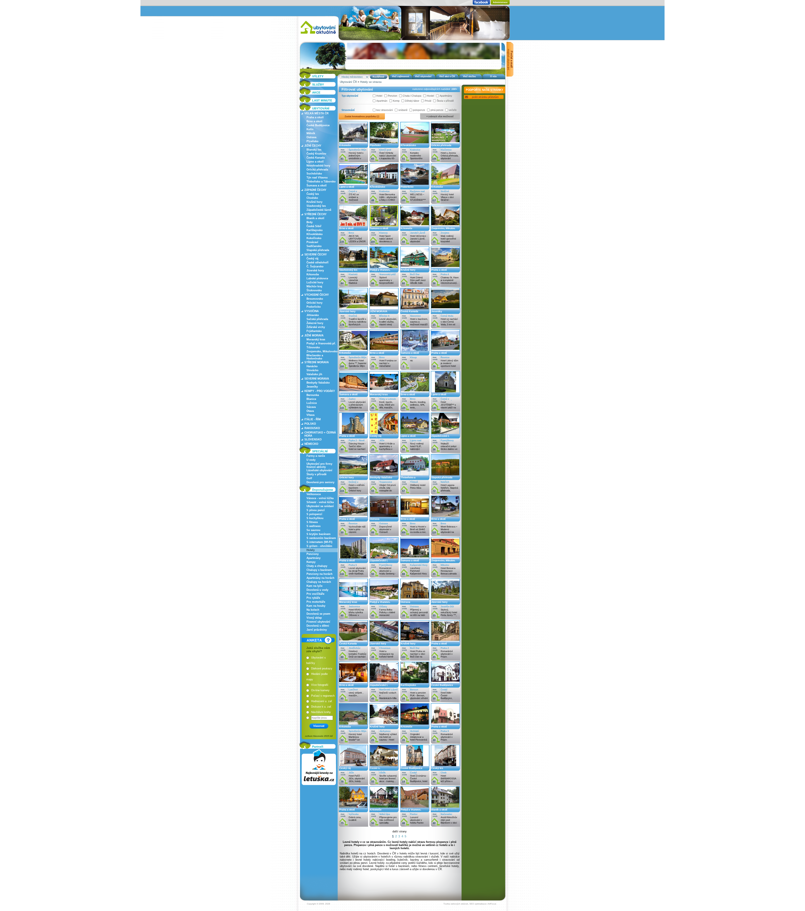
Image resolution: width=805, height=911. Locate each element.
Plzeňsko (312, 141)
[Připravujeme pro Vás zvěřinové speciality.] (384, 806)
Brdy (309, 222)
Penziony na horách (319, 573)
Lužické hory (314, 282)
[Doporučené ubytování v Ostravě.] (384, 516)
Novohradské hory (318, 165)
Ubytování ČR (348, 81)
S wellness (313, 526)
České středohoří (317, 262)
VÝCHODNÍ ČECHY (316, 294)
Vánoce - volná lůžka (320, 498)
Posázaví (312, 242)
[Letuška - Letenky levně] (319, 767)
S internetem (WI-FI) (319, 542)
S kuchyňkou (314, 518)
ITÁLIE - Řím (312, 419)
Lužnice (311, 403)
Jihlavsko (312, 315)
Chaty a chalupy (316, 565)
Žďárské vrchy (315, 327)
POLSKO (310, 423)
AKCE (316, 92)
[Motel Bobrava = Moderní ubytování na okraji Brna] (445, 516)
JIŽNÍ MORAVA (313, 335)
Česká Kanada (315, 157)
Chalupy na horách (318, 581)
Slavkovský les (316, 205)
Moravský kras (315, 339)
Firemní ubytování (318, 621)
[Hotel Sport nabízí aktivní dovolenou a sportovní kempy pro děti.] (384, 225)
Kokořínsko (313, 238)
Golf (309, 478)
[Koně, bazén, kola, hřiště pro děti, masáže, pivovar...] (384, 391)
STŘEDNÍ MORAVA (316, 362)
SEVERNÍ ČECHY (315, 254)
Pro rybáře (313, 597)
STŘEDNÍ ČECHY (315, 214)
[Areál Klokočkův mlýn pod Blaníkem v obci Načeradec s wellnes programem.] (445, 806)
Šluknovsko (314, 290)
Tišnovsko (313, 347)
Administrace (500, 2)
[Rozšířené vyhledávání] (378, 77)
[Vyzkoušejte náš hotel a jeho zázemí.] (353, 516)
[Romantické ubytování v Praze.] (445, 640)
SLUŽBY (318, 84)
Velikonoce (313, 494)
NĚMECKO (311, 443)
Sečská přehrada (317, 319)
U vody (311, 459)
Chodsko (312, 197)
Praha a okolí (315, 117)
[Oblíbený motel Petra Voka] (415, 474)
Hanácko (312, 366)
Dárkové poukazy (321, 668)
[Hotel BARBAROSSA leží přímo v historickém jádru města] (445, 765)
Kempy (311, 562)
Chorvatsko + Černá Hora (320, 434)
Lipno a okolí (315, 161)
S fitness (312, 522)
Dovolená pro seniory (320, 482)
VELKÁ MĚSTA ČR (316, 113)
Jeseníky (312, 386)
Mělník (310, 133)
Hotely (310, 550)
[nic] (415, 349)
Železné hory (314, 323)
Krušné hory (314, 201)
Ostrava (311, 137)
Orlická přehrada (317, 169)
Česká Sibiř (313, 226)
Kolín (309, 129)
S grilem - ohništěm (319, 546)
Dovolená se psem (318, 613)
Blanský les (313, 149)
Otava (310, 411)
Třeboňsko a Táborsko (321, 181)
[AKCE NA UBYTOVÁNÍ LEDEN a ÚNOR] (353, 225)
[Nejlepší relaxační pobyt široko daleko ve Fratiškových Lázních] (445, 433)
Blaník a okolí (315, 218)
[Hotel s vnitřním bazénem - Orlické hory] (353, 474)
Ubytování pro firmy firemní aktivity (319, 465)
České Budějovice (318, 125)
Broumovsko (314, 298)
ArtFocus (492, 904)
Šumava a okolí (316, 185)
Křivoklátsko (314, 234)
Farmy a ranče (315, 455)
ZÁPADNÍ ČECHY (315, 189)
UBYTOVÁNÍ (320, 108)
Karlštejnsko (314, 230)
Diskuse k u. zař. (321, 706)
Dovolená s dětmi (317, 625)
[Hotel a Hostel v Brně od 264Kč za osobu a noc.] (415, 516)
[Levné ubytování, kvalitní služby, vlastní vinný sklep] (384, 308)
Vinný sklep (314, 617)
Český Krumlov (316, 153)
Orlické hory (314, 302)
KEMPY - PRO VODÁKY (319, 391)
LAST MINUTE (322, 100)
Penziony (312, 554)
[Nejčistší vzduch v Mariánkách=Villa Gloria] (384, 682)
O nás (493, 76)
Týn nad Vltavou (317, 177)
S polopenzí (314, 514)
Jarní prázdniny (316, 629)
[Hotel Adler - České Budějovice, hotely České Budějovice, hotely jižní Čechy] (445, 682)
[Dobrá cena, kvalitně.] (353, 806)
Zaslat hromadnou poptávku (361, 116)
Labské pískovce (317, 278)
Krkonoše (312, 274)
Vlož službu (469, 76)
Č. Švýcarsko (314, 266)
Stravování (347, 110)
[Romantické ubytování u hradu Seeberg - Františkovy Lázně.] (384, 557)
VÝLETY (317, 76)
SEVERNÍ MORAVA (316, 378)
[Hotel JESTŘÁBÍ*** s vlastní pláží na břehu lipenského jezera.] (445, 391)
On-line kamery (320, 690)
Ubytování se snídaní (320, 506)
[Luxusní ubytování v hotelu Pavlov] (415, 806)
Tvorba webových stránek (455, 904)
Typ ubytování (349, 95)
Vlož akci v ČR (447, 76)
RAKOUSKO (312, 428)
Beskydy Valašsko (318, 382)
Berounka (312, 395)
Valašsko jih (314, 374)
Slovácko (312, 370)
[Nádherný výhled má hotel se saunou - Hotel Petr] (384, 723)
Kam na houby (315, 605)
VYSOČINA (311, 311)
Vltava (310, 414)
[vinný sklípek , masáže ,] (353, 682)
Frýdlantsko (314, 331)
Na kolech (312, 609)
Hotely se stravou (371, 81)
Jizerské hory (315, 270)
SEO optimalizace (478, 904)
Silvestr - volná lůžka (320, 502)
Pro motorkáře (315, 601)
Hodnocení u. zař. (322, 701)
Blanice (311, 399)
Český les (312, 193)
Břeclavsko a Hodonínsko (314, 357)
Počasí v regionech (323, 695)
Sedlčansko (314, 246)
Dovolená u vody (317, 589)
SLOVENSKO (313, 439)
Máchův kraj (314, 286)
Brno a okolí (314, 121)
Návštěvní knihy (321, 712)
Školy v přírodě (316, 474)
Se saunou (313, 530)
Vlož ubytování (423, 76)
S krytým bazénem (318, 534)
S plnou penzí (315, 510)
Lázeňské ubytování (319, 470)
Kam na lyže (314, 585)
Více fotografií (319, 684)
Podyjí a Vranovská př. (321, 343)
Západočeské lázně (318, 209)
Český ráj (312, 258)
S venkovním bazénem (321, 538)
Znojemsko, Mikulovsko (322, 351)
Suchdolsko (314, 173)
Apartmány (313, 558)
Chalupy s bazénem (319, 569)
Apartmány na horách (320, 577)
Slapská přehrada (317, 250)
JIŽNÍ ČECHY (312, 145)
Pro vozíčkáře (315, 593)
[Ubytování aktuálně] (318, 34)
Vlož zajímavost (400, 76)
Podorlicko (313, 306)
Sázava (311, 407)
